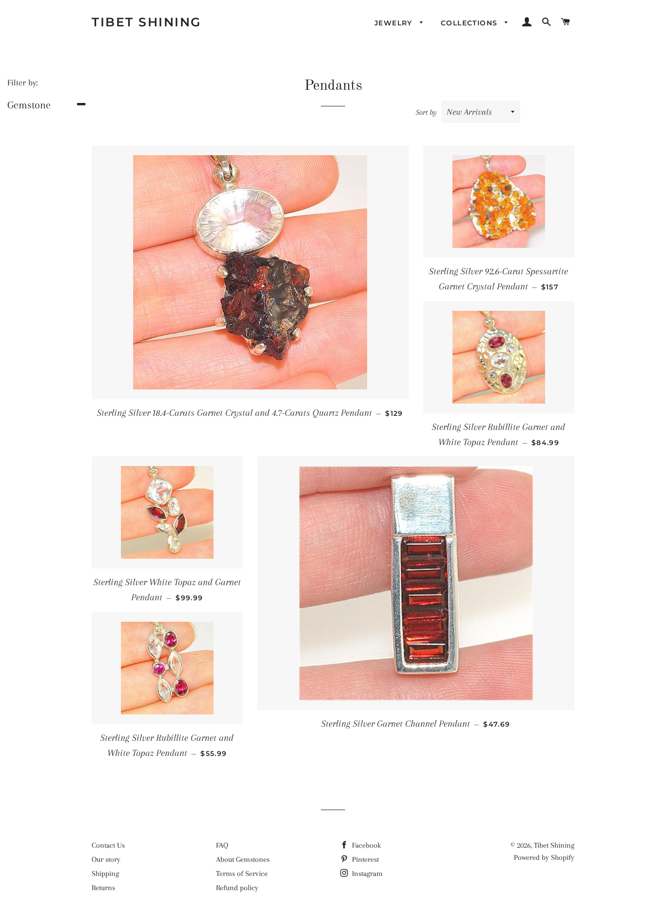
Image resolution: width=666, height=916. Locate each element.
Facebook (365, 845)
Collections (470, 23)
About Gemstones (243, 859)
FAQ (222, 845)
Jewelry (394, 23)
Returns (103, 887)
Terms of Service (242, 873)
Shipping (105, 873)
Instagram (366, 873)
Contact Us (108, 845)
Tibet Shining (146, 22)
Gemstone (29, 105)
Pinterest (364, 859)
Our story (106, 859)
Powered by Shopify (544, 857)
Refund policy (237, 887)
